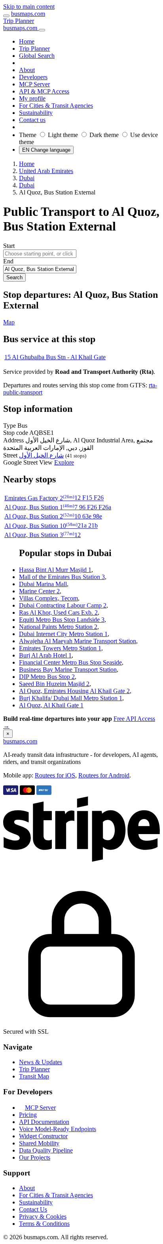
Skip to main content (29, 6)
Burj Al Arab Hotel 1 (45, 655)
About (27, 1188)
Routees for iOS (55, 775)
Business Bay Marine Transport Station (68, 669)
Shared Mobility (39, 1143)
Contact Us (33, 1209)
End (8, 261)
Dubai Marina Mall (43, 584)
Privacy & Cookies (42, 1216)
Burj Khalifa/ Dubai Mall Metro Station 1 (70, 698)
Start (9, 245)
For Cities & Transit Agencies (56, 1195)
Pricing (28, 1114)
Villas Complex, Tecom (48, 598)
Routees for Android (103, 775)
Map (9, 322)
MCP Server (40, 1107)
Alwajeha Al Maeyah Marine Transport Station (77, 641)
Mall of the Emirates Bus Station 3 (62, 576)
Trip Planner (18, 20)
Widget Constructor (43, 1136)
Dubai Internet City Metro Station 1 (63, 634)
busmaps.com (28, 13)
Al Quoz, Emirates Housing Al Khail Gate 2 (74, 691)
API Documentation (44, 1121)
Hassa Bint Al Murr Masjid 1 (55, 569)
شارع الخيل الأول (41, 455)
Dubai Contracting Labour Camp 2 (62, 605)
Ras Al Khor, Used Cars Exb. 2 (58, 612)
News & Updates (40, 1062)
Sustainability (36, 1202)
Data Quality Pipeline (46, 1150)
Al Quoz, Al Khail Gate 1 (51, 705)
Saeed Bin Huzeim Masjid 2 (54, 683)
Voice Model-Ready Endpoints (57, 1129)
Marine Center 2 (39, 591)
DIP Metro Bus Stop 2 (47, 676)
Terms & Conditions (44, 1223)
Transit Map (34, 1076)
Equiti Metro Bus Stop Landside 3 (61, 619)
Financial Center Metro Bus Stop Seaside (70, 662)
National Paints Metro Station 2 (58, 626)
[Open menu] (6, 16)
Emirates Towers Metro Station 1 (60, 648)
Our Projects (34, 1157)
